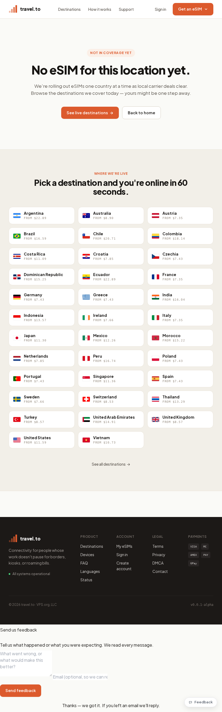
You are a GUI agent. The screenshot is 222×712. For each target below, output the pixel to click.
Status (86, 579)
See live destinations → (90, 112)
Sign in (160, 9)
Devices (87, 554)
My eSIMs (124, 546)
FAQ (84, 562)
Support (126, 9)
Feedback (203, 702)
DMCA (158, 562)
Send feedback (20, 690)
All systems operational (31, 574)
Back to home (141, 112)
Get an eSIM (190, 8)
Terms (158, 546)
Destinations (69, 9)
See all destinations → (111, 464)
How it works (99, 9)
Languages (90, 571)
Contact (160, 571)
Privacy (158, 554)
